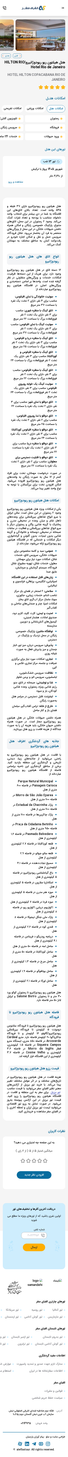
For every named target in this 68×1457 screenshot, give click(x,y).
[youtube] (41, 1444)
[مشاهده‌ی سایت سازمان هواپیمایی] (14, 1287)
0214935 (26, 1423)
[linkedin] (27, 1444)
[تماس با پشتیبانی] (4, 8)
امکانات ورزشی (35, 108)
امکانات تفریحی (12, 108)
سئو (47, 1437)
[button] (34, 1247)
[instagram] (48, 1444)
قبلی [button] (16, 56)
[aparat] (20, 1444)
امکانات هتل (56, 108)
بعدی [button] (7, 56)
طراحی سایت (58, 1437)
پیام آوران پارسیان (35, 1437)
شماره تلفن (39, 1229)
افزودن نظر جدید (34, 1175)
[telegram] (34, 1444)
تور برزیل (55, 1092)
